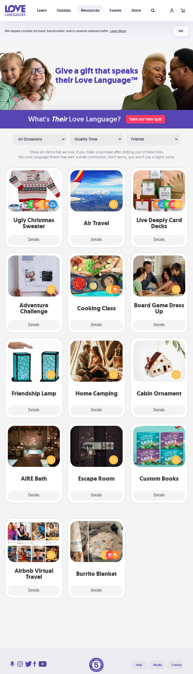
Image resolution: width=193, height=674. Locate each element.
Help (139, 665)
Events (115, 10)
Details (33, 240)
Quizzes (64, 10)
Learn (42, 10)
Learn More (118, 31)
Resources (90, 10)
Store (136, 10)
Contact (176, 665)
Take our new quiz (145, 119)
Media (157, 665)
